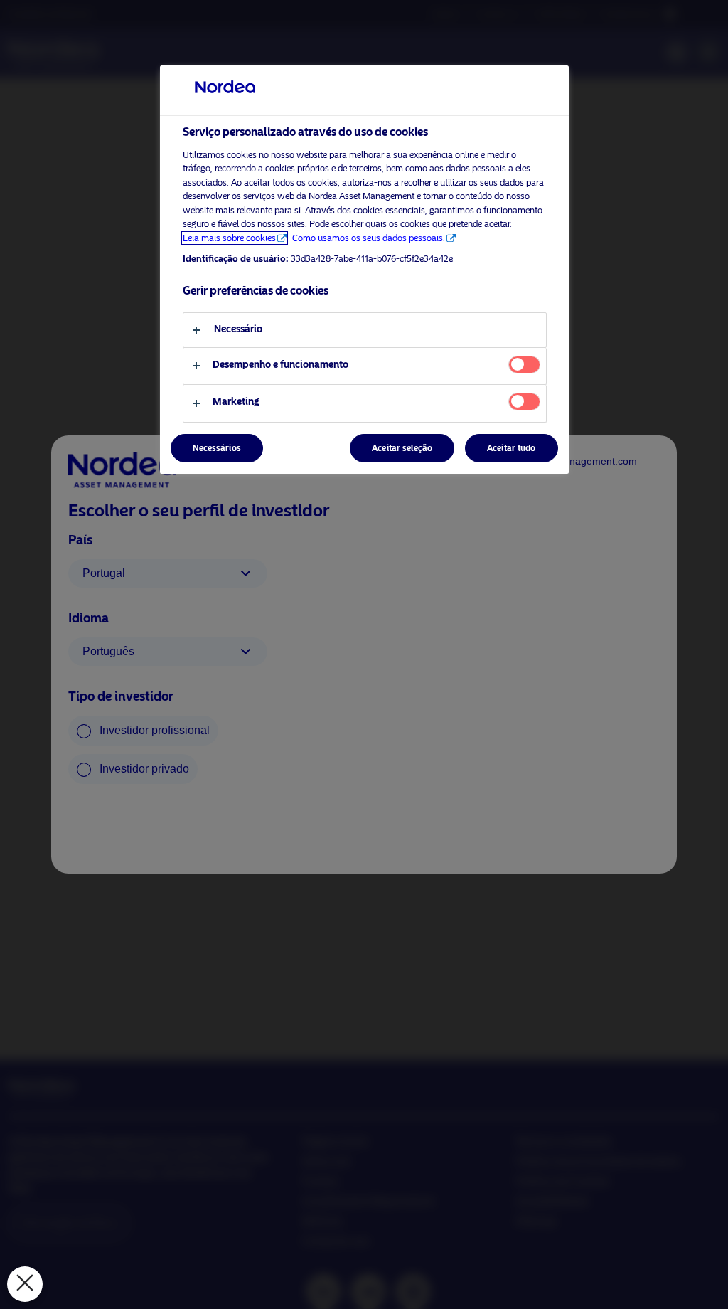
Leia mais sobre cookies (229, 238)
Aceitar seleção (402, 448)
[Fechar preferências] (25, 1284)
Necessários (217, 448)
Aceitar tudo (511, 448)
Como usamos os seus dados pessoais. (368, 238)
